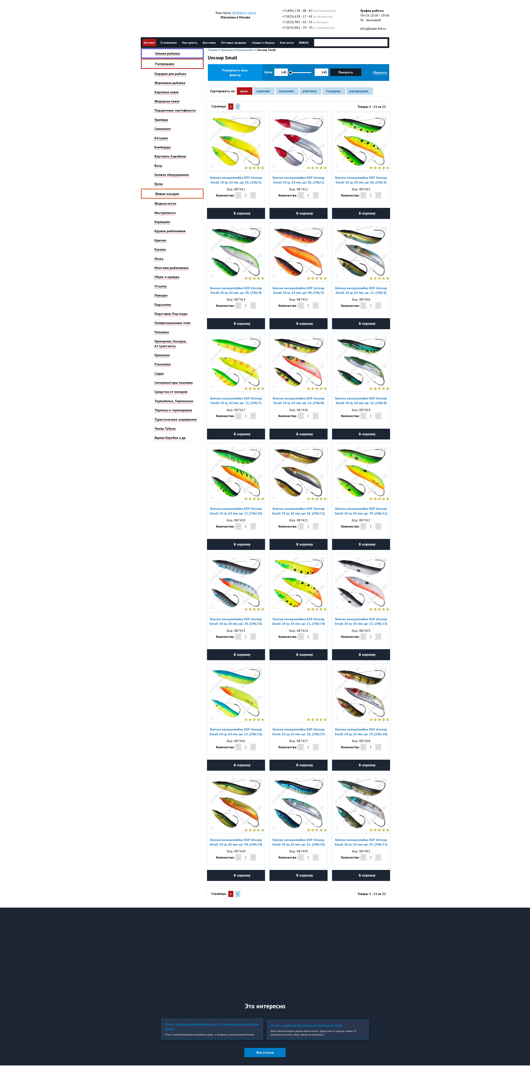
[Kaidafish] (168, 19)
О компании (168, 42)
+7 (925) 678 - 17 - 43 (297, 16)
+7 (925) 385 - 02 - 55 (297, 22)
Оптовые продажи (233, 42)
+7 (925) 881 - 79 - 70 (297, 27)
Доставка (209, 42)
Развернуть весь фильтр (235, 72)
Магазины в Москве (235, 17)
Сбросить (380, 72)
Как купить (189, 42)
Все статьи (265, 1052)
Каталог (149, 42)
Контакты (287, 42)
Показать (345, 72)
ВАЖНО (304, 42)
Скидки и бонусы (263, 42)
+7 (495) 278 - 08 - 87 (297, 10)
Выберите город (244, 13)
